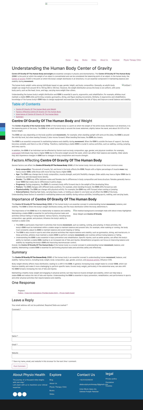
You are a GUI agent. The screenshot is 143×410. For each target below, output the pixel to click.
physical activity (93, 260)
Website (15, 353)
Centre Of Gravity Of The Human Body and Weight (36, 109)
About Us (104, 60)
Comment (16, 309)
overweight (16, 153)
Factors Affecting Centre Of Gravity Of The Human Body (38, 112)
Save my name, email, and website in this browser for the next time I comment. (45, 361)
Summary (19, 117)
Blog (76, 60)
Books (84, 60)
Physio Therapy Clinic (132, 60)
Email (14, 344)
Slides (93, 60)
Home (68, 60)
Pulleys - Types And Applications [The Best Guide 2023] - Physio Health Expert (46, 293)
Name (15, 336)
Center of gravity (18, 79)
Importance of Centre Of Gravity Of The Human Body (37, 114)
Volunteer (116, 60)
